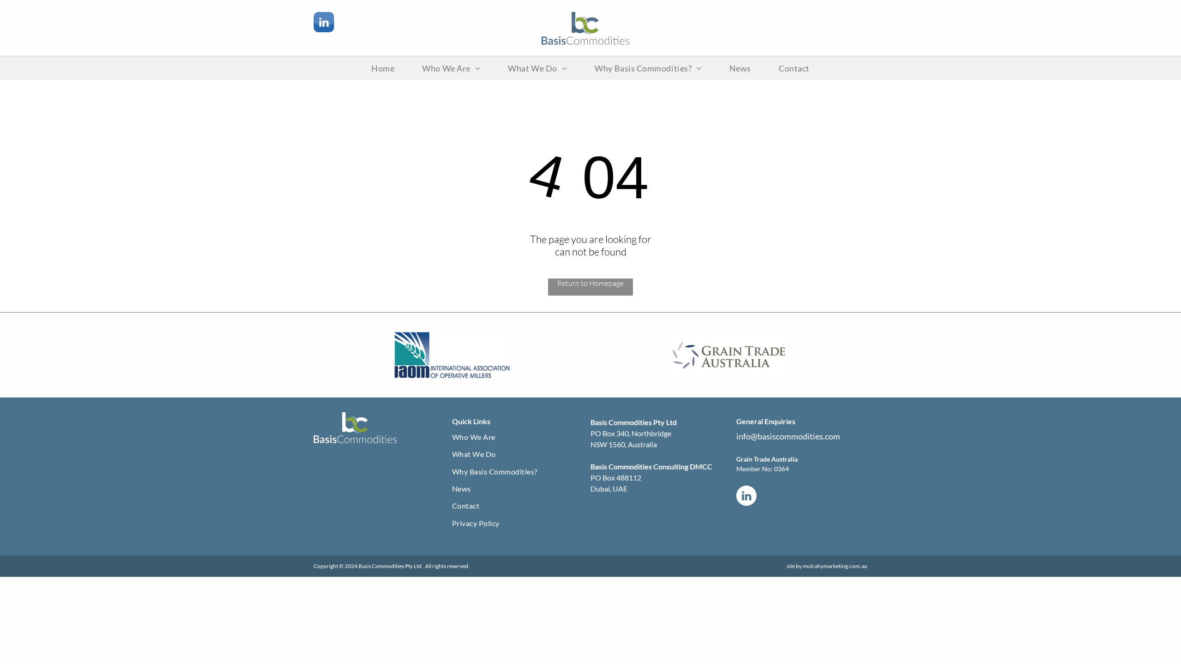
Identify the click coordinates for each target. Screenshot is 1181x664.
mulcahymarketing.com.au (835, 566)
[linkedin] (324, 23)
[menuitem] (383, 68)
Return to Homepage (590, 283)
